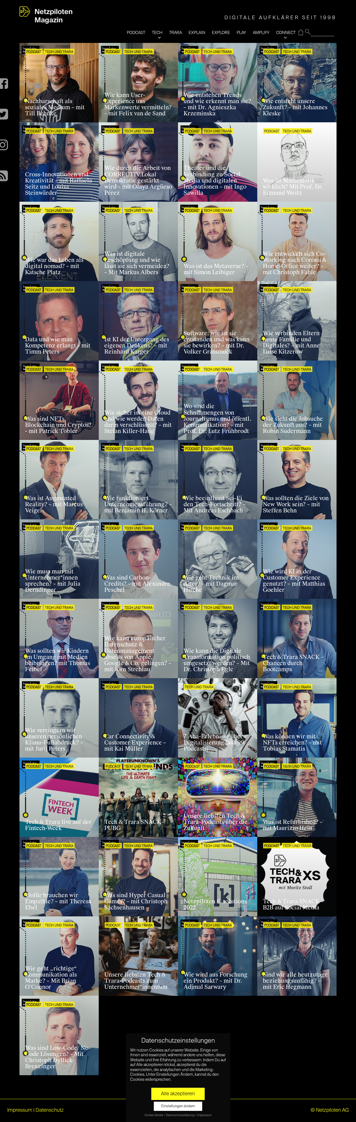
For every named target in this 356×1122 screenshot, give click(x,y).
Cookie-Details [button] (154, 1115)
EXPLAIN (197, 33)
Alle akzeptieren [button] (178, 1093)
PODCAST (136, 33)
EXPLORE (221, 33)
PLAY (241, 33)
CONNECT (286, 33)
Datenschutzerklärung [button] (180, 1115)
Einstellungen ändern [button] (178, 1106)
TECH (157, 33)
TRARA (175, 33)
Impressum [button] (204, 1115)
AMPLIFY (261, 33)
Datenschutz (50, 1110)
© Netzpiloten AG (330, 1110)
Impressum (19, 1110)
